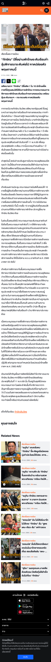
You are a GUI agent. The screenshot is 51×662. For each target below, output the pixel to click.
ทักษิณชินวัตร (21, 412)
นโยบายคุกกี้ (6, 651)
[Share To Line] (14, 81)
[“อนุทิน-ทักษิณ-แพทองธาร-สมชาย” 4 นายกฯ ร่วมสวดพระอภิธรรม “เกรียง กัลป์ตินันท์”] (11, 501)
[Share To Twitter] (9, 81)
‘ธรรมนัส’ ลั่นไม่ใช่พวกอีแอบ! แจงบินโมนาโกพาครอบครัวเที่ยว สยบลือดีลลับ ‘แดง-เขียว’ (35, 548)
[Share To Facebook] (3, 81)
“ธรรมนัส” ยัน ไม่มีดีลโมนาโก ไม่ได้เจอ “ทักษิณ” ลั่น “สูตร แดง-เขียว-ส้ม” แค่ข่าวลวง (35, 523)
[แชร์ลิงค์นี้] (19, 81)
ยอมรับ (25, 657)
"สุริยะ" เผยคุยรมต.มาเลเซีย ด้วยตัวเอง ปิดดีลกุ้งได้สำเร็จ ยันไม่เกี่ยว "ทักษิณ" (35, 572)
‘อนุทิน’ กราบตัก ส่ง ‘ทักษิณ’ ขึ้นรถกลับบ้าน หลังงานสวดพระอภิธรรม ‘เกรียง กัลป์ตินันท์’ (35, 475)
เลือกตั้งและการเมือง (29, 444)
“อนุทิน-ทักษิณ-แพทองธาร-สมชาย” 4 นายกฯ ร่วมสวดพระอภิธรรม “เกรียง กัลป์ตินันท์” (35, 499)
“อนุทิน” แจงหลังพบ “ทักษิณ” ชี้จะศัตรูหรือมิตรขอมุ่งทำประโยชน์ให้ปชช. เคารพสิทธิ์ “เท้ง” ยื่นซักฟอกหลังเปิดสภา (35, 451)
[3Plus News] (7, 10)
